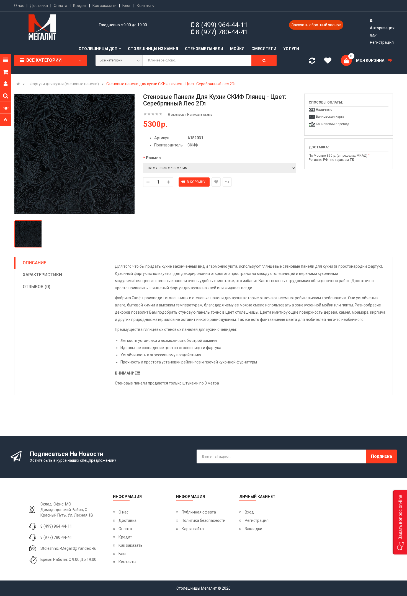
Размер (153, 158)
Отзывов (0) (36, 286)
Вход (249, 512)
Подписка (381, 456)
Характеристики (42, 274)
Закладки (253, 529)
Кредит (80, 5)
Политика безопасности (203, 520)
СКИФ (192, 145)
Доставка (39, 5)
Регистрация (382, 42)
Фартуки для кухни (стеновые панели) (64, 84)
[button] (400, 522)
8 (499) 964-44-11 (222, 25)
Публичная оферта (199, 512)
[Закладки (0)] (329, 61)
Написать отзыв (199, 115)
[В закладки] (216, 182)
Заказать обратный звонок (316, 25)
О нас (19, 5)
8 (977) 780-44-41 (222, 32)
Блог (126, 5)
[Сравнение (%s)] (312, 62)
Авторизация (382, 28)
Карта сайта (193, 529)
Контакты (145, 5)
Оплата (60, 5)
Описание (34, 262)
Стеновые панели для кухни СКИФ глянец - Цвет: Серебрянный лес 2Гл (170, 84)
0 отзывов (176, 115)
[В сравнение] (227, 182)
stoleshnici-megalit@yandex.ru (68, 548)
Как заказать (104, 5)
